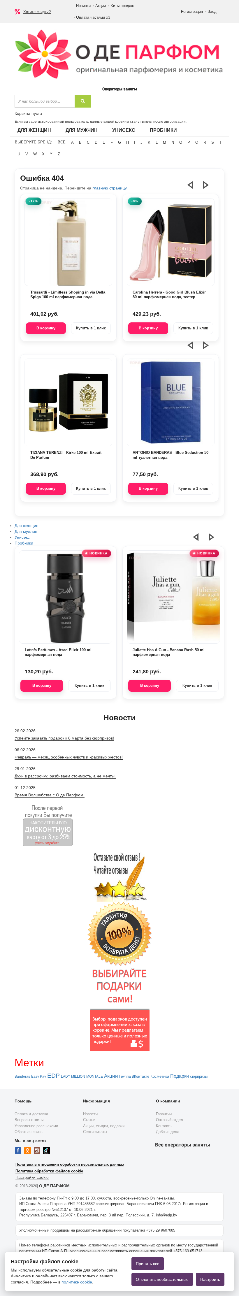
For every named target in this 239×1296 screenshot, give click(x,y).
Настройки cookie (32, 1177)
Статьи (89, 1120)
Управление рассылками (36, 1126)
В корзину (45, 328)
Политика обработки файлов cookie (49, 1171)
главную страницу (109, 188)
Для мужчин (82, 130)
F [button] (111, 142)
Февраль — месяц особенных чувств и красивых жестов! (69, 757)
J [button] (141, 142)
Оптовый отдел (169, 1120)
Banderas (22, 1076)
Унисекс (123, 130)
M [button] (164, 142)
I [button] (134, 142)
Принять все (147, 1263)
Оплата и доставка (31, 1114)
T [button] (220, 142)
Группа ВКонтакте (134, 1076)
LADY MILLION (73, 1076)
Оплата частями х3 (93, 17)
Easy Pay (38, 1076)
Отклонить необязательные (162, 1279)
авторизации (175, 122)
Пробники (163, 130)
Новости (90, 1114)
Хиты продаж (122, 5)
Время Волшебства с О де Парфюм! (50, 795)
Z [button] (59, 154)
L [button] (157, 142)
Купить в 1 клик (91, 328)
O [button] (180, 142)
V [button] (26, 154)
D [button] (96, 142)
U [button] (18, 154)
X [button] (43, 154)
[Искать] (83, 101)
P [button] (188, 142)
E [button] (104, 142)
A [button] (72, 142)
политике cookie (76, 1282)
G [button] (119, 142)
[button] (193, 187)
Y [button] (51, 154)
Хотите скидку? (37, 12)
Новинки (83, 5)
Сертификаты (95, 1132)
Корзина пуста (28, 113)
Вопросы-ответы (29, 1120)
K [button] (149, 142)
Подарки (179, 1076)
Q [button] (196, 142)
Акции (100, 5)
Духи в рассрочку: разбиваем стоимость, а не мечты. (65, 776)
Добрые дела (167, 1132)
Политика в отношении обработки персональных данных (69, 1164)
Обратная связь (29, 1132)
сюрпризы (199, 1076)
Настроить (210, 1279)
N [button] (172, 142)
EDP (53, 1075)
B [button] (80, 142)
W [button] (35, 154)
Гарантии (164, 1114)
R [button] (204, 142)
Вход (212, 11)
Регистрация (192, 11)
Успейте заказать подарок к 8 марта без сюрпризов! (64, 738)
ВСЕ (62, 142)
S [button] (212, 142)
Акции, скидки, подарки (103, 1126)
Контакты (164, 1126)
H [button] (127, 142)
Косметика (159, 1076)
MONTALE (94, 1076)
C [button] (88, 142)
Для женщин (34, 130)
